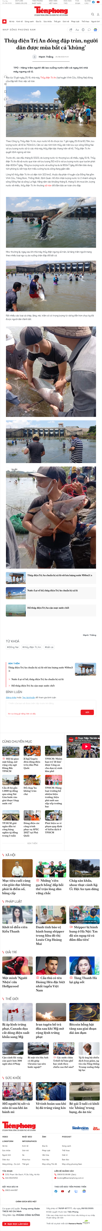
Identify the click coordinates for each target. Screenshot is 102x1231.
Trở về (5, 106)
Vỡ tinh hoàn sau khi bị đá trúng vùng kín (51, 1106)
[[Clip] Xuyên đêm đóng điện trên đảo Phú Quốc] (32, 751)
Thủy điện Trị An (48, 77)
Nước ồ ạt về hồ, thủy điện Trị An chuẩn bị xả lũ (52, 590)
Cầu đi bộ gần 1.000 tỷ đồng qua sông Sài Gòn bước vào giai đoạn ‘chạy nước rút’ (10, 795)
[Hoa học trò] (96, 1128)
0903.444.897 (11, 1190)
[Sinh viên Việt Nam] (80, 1128)
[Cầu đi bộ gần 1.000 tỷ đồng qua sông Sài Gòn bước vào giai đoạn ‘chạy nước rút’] (10, 780)
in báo (83, 29)
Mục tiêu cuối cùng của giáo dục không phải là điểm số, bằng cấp (16, 886)
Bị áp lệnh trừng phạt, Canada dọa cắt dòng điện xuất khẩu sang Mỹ (15, 1030)
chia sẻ (71, 29)
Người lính (95, 21)
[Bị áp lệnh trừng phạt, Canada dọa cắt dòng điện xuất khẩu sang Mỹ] (17, 1012)
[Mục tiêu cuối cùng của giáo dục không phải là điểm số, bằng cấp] (17, 868)
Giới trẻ (66, 21)
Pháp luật (75, 21)
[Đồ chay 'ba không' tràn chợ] (32, 780)
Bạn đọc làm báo (18, 1224)
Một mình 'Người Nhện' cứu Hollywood (14, 982)
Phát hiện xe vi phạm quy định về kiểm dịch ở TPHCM (53, 828)
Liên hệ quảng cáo (64, 1171)
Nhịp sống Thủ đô (49, 1164)
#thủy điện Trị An (31, 647)
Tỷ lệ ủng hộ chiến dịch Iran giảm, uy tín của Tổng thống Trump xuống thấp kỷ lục (89, 1064)
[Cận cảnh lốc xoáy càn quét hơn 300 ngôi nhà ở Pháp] (13, 1048)
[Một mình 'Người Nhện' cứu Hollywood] (17, 965)
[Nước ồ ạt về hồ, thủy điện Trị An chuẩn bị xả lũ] (16, 593)
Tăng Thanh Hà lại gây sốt (83, 980)
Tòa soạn (7, 1171)
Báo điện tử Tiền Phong (51, 11)
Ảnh (44, 1137)
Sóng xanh (29, 21)
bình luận (89, 29)
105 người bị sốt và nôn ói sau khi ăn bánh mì (16, 1108)
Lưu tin (5, 91)
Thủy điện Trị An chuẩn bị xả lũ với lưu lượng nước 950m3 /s (59, 575)
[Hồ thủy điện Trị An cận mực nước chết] (16, 610)
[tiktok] (70, 1191)
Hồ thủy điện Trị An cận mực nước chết (48, 607)
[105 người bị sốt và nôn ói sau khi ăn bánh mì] (17, 1091)
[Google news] (85, 1191)
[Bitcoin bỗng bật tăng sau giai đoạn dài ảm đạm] (84, 1012)
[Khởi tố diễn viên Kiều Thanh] (17, 915)
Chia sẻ (5, 84)
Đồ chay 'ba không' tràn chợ (30, 791)
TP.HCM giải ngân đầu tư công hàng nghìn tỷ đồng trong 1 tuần (10, 829)
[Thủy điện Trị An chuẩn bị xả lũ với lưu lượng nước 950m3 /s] (16, 578)
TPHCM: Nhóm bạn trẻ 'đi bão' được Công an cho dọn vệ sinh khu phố (53, 765)
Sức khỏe (48, 21)
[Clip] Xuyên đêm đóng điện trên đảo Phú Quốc (32, 763)
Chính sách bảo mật (26, 1201)
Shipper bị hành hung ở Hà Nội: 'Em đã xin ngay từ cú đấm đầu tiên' (83, 933)
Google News (95, 29)
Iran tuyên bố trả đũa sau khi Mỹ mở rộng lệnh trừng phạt (50, 1030)
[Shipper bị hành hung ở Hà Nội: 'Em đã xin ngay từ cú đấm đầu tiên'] (84, 915)
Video (5, 1137)
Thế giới (57, 21)
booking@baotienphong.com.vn (70, 1178)
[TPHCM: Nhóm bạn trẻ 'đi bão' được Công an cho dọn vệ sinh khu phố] (53, 751)
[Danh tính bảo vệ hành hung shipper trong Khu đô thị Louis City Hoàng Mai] (51, 915)
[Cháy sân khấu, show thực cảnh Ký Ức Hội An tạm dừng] (84, 868)
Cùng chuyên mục (17, 741)
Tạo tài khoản (28, 697)
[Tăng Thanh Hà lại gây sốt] (84, 965)
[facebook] (93, 2)
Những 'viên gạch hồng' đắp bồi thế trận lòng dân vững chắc (49, 886)
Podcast (66, 1137)
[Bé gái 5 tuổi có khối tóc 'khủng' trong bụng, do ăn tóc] (84, 1091)
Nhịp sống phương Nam (19, 29)
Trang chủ (4, 21)
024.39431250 (11, 1178)
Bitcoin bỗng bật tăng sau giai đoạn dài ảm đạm (82, 1028)
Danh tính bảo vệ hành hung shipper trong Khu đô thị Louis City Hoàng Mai (50, 935)
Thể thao (85, 21)
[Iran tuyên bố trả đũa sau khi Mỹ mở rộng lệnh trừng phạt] (51, 1012)
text (77, 29)
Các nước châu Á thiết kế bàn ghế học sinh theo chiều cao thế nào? (63, 1062)
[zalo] (77, 1191)
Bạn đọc (65, 1159)
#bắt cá (49, 647)
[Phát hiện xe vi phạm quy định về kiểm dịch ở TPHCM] (53, 815)
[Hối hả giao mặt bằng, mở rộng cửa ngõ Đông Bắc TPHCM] (10, 751)
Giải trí (11, 952)
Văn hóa (45, 1155)
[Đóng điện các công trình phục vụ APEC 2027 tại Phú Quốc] (32, 815)
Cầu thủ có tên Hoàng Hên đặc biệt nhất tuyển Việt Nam (50, 984)
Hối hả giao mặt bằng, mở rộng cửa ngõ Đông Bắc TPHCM (10, 765)
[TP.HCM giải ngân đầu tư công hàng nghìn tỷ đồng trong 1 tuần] (10, 815)
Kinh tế (19, 21)
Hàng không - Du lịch (11, 1164)
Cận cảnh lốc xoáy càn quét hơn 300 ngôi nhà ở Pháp (12, 1060)
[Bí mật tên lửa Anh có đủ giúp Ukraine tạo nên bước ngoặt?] (38, 1048)
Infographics (29, 1141)
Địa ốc (38, 21)
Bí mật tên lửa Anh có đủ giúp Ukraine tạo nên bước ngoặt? (38, 1062)
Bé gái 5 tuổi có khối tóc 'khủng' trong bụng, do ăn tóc (84, 1108)
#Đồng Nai (12, 647)
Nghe (5, 76)
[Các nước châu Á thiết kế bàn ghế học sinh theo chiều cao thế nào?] (63, 1048)
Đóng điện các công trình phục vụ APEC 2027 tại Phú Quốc (32, 829)
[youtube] (98, 2)
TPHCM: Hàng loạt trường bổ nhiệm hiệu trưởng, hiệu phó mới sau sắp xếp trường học (53, 797)
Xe (23, 1155)
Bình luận (5, 99)
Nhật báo (27, 1137)
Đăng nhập (11, 697)
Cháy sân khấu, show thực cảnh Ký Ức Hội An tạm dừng (84, 884)
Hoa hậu (45, 1159)
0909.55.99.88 (63, 1174)
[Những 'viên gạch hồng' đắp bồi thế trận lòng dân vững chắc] (51, 868)
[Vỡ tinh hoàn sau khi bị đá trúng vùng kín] (51, 1091)
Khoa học (26, 1159)
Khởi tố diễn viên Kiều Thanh (14, 929)
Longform (7, 1141)
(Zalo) (73, 1174)
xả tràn (48, 185)
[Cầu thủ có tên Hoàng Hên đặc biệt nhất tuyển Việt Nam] (51, 965)
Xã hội (11, 21)
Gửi (87, 712)
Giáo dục (6, 1159)
